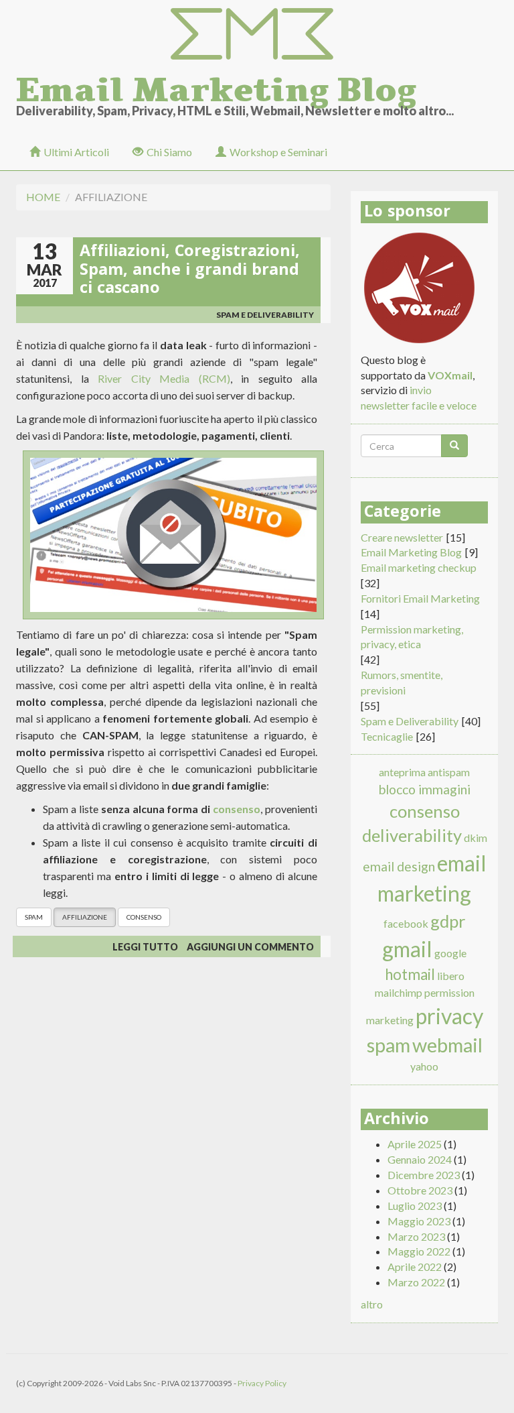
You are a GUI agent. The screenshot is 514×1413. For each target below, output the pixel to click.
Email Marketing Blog (216, 86)
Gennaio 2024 (420, 1159)
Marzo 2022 (416, 1282)
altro (372, 1304)
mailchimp (398, 992)
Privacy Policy (262, 1383)
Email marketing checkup (419, 567)
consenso (236, 808)
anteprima (402, 771)
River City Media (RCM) (164, 378)
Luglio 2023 (415, 1205)
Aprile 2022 (415, 1266)
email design (399, 866)
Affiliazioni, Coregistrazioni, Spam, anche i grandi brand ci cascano (190, 271)
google (450, 952)
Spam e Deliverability (265, 315)
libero (450, 975)
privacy (449, 1016)
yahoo (424, 1066)
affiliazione (84, 917)
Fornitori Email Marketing (420, 598)
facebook (405, 923)
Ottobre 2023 (420, 1190)
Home (43, 196)
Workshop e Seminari (278, 151)
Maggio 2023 (419, 1221)
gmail (407, 949)
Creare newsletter (402, 537)
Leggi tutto (145, 947)
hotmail (410, 974)
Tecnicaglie (387, 736)
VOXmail (450, 375)
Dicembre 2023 (424, 1174)
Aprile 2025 (415, 1144)
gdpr (448, 921)
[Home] (257, 34)
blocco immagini (424, 789)
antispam (449, 771)
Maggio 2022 (419, 1251)
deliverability (412, 835)
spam (34, 917)
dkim (475, 837)
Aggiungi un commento (250, 947)
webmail (447, 1045)
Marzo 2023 (416, 1236)
